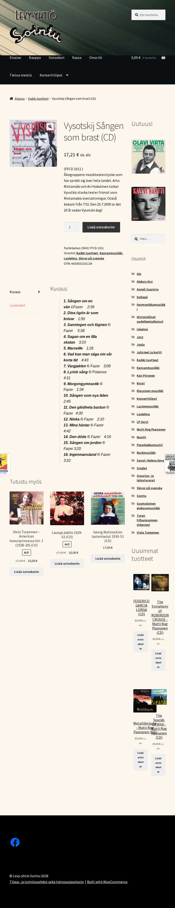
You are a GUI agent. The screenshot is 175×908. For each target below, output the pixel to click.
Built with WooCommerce (107, 881)
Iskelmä (142, 329)
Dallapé (142, 297)
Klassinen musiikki (150, 391)
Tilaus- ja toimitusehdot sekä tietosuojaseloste (47, 881)
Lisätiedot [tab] (18, 305)
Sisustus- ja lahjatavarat (146, 478)
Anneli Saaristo (148, 289)
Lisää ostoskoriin (101, 227)
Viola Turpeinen (148, 532)
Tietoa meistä (21, 75)
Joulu (141, 344)
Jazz (140, 337)
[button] (50, 126)
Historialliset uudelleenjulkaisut (150, 319)
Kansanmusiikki (111, 253)
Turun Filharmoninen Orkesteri (147, 520)
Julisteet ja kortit (149, 352)
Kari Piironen (146, 375)
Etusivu (15, 57)
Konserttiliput (51, 75)
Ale (139, 274)
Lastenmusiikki (148, 406)
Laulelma (70, 258)
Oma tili (95, 57)
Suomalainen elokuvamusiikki (148, 505)
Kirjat (141, 383)
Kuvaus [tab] (15, 292)
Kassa (76, 57)
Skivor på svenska (91, 258)
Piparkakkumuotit (150, 445)
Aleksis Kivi (145, 281)
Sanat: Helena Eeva (150, 460)
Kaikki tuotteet (38, 99)
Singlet (142, 468)
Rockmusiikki (146, 453)
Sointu (141, 496)
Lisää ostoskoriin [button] (26, 572)
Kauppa (35, 57)
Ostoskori (56, 57)
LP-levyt (142, 422)
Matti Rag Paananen (151, 429)
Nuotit (141, 437)
